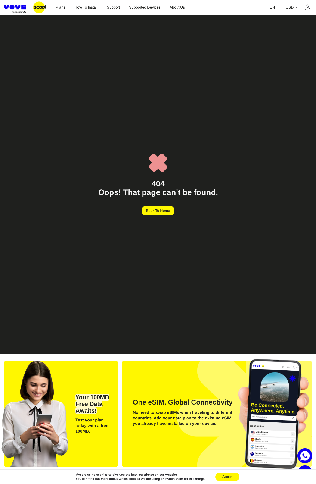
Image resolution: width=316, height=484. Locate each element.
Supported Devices (145, 7)
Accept (227, 477)
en (272, 7)
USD (290, 7)
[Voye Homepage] (25, 7)
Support (113, 7)
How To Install (86, 7)
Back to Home (158, 211)
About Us (177, 7)
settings (198, 479)
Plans (60, 7)
